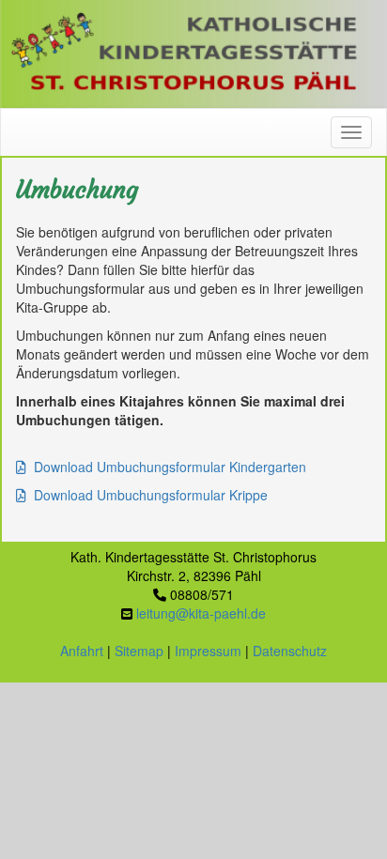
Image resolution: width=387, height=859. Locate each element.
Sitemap (139, 650)
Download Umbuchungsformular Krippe (151, 494)
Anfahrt (81, 650)
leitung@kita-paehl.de (201, 613)
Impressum (208, 650)
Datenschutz (290, 650)
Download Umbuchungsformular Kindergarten (170, 466)
